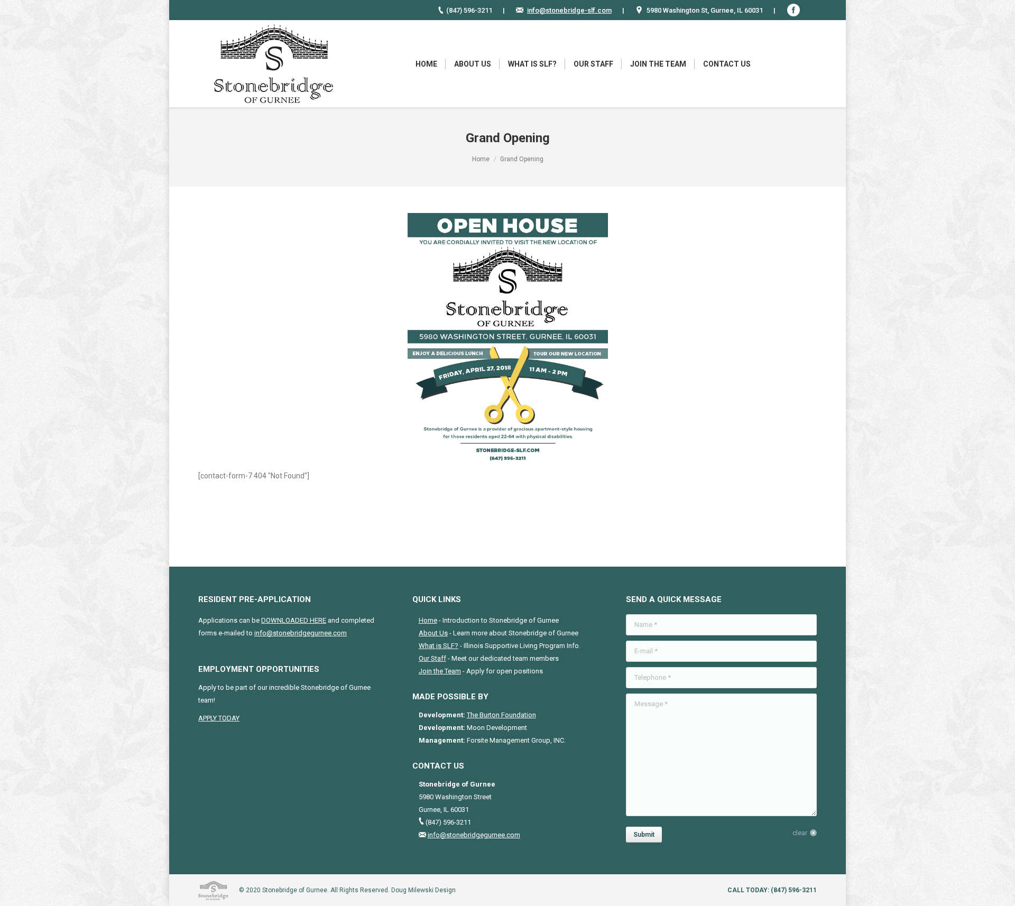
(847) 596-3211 (794, 890)
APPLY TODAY (218, 718)
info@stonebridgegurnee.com (300, 633)
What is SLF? (438, 646)
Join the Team (440, 671)
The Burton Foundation (501, 715)
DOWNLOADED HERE (293, 620)
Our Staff (432, 658)
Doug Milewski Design (423, 890)
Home (481, 159)
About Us (433, 633)
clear (799, 833)
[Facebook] (793, 10)
